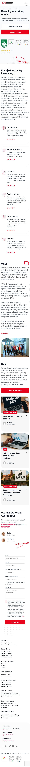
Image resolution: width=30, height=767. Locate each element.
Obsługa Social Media (6, 651)
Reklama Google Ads (6, 682)
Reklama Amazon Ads (6, 686)
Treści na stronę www (6, 676)
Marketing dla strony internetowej (9, 644)
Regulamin (14, 753)
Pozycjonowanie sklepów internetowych (10, 695)
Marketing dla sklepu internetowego (9, 643)
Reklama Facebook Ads (6, 653)
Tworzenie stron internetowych (8, 703)
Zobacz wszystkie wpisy (15, 390)
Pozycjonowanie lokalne (6, 696)
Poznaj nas (4, 333)
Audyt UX (3, 663)
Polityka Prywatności (24, 753)
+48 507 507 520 (9, 734)
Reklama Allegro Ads (6, 684)
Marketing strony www (15, 26)
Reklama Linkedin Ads (6, 657)
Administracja (4, 707)
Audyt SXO (3, 667)
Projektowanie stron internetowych (9, 705)
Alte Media (7, 753)
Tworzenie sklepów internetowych (9, 714)
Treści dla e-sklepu (5, 674)
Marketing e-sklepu (15, 32)
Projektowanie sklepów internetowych (10, 715)
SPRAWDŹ (10, 139)
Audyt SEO (3, 665)
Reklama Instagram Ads (6, 655)
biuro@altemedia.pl (9, 740)
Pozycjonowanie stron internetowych (9, 693)
